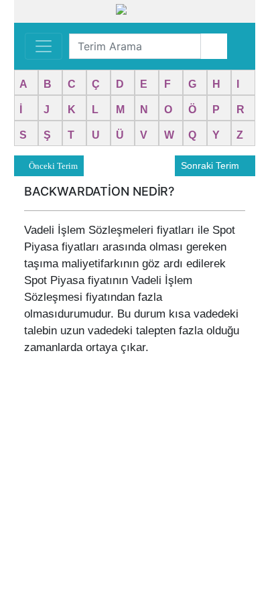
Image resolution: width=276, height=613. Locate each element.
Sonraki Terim (211, 165)
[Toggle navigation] (43, 46)
